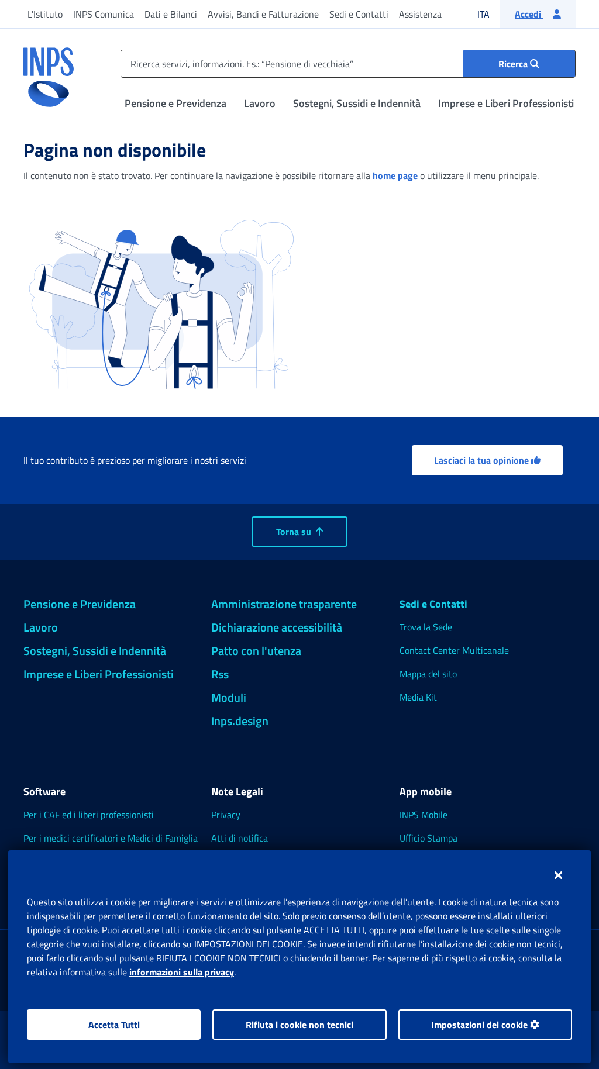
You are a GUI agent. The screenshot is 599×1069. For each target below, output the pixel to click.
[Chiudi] (558, 875)
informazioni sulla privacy (181, 972)
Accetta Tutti (114, 1025)
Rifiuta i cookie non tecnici (299, 1025)
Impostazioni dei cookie (480, 1025)
